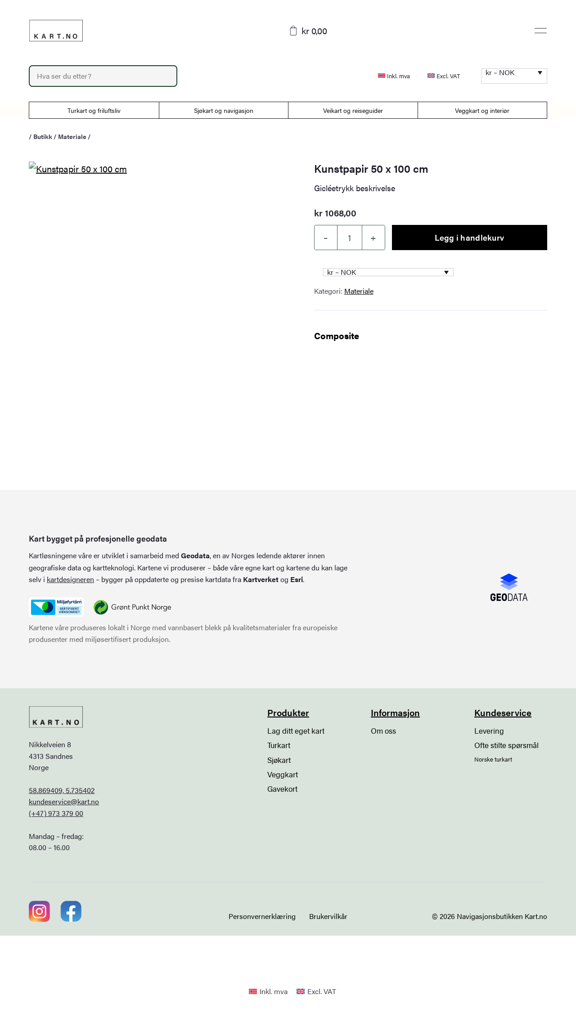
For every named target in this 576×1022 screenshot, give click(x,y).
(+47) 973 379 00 (56, 813)
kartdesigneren (70, 579)
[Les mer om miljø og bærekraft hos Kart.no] (56, 607)
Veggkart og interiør (482, 110)
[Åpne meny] (540, 30)
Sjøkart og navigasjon (223, 110)
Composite (336, 335)
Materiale (72, 136)
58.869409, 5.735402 (61, 790)
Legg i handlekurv (469, 237)
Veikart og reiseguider (353, 110)
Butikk (42, 136)
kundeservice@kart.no (64, 801)
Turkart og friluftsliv (94, 110)
